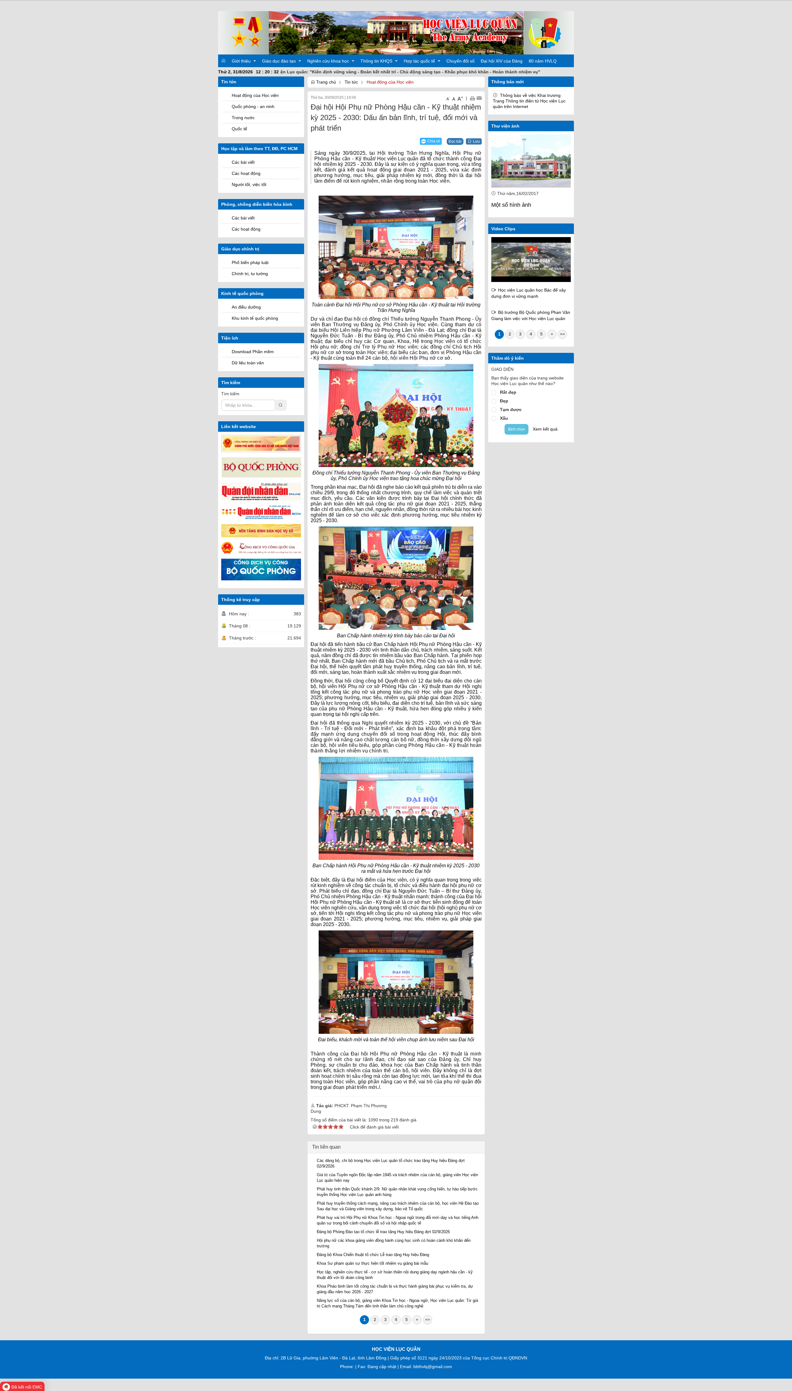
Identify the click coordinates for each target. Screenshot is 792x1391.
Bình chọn (516, 429)
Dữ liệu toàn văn (248, 362)
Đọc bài (455, 141)
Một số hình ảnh (511, 205)
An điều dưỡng (246, 307)
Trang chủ (325, 82)
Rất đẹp (508, 392)
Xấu (504, 418)
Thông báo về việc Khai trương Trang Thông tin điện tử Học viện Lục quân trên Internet (529, 101)
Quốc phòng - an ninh (253, 106)
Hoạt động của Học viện (255, 95)
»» (427, 1319)
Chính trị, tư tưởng (250, 273)
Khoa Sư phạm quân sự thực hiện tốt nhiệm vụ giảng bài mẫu (372, 1263)
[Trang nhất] (223, 60)
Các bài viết (243, 162)
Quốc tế (239, 128)
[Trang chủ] (396, 32)
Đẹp (504, 400)
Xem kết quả (545, 429)
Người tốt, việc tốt (249, 184)
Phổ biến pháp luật (250, 262)
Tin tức (351, 82)
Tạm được (511, 409)
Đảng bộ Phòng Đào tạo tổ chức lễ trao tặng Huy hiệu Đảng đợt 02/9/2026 (383, 1231)
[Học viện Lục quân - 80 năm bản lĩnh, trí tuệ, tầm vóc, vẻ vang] (531, 259)
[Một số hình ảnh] (531, 161)
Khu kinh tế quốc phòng (255, 318)
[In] (472, 98)
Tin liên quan (326, 1147)
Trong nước (243, 117)
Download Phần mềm (253, 351)
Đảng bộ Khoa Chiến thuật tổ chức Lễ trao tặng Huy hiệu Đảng (373, 1254)
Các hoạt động (246, 173)
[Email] (479, 98)
